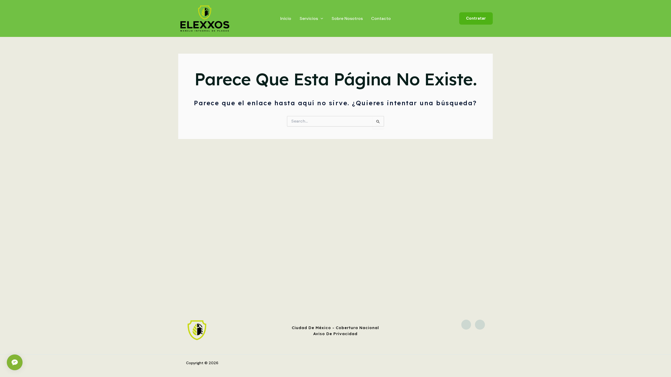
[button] (476, 18)
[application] (320, 18)
